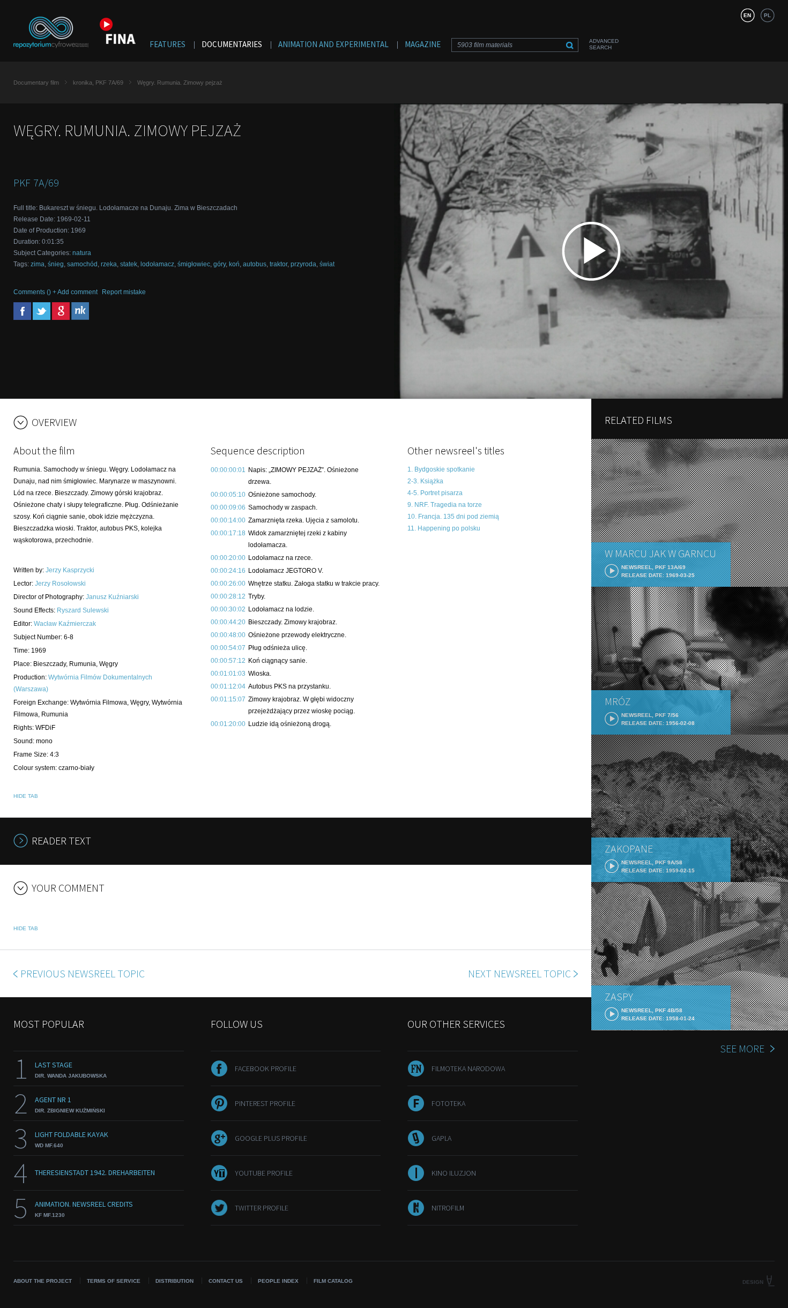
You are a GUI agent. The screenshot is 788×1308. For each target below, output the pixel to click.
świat (326, 264)
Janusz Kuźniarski (112, 597)
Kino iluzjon (454, 1173)
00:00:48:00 (228, 635)
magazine (423, 44)
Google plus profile (271, 1138)
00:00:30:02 (228, 609)
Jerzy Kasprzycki (70, 570)
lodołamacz (157, 264)
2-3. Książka (425, 481)
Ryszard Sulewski (83, 610)
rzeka (109, 264)
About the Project (42, 1281)
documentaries (232, 44)
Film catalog (333, 1281)
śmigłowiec (193, 264)
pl (767, 15)
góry (219, 264)
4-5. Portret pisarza (435, 493)
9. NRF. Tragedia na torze (444, 505)
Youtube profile (264, 1173)
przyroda (303, 264)
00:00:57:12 (228, 660)
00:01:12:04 (228, 686)
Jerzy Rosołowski (60, 583)
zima (37, 264)
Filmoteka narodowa (468, 1068)
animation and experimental (333, 44)
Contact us (226, 1281)
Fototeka (448, 1103)
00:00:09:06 (228, 507)
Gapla (441, 1138)
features (167, 44)
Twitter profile (261, 1208)
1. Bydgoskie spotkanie (441, 469)
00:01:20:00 (228, 724)
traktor (278, 264)
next (519, 973)
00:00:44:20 (228, 622)
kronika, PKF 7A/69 (98, 82)
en (747, 15)
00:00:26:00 (228, 583)
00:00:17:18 (228, 533)
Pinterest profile (265, 1103)
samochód (82, 264)
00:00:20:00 (228, 558)
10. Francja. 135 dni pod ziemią (453, 516)
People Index (278, 1281)
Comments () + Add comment (55, 292)
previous (82, 973)
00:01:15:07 (228, 699)
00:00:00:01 (228, 470)
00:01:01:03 (228, 673)
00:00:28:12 (228, 596)
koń (234, 264)
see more (742, 1048)
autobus (254, 264)
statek (128, 264)
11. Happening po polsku (443, 528)
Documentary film (36, 82)
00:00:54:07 (228, 648)
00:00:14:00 (228, 520)
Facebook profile (265, 1068)
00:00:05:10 (228, 494)
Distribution (174, 1281)
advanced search (604, 44)
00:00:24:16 (228, 570)
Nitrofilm (448, 1208)
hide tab (25, 796)
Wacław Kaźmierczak (65, 623)
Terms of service (113, 1281)
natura (81, 253)
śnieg (56, 264)
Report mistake (124, 292)
